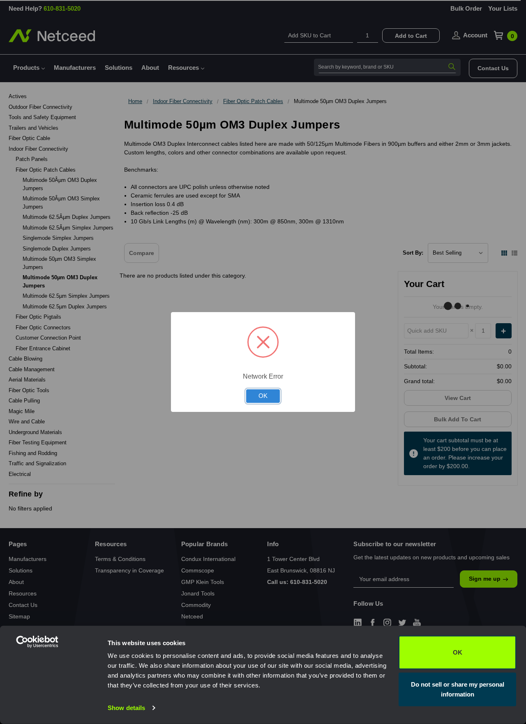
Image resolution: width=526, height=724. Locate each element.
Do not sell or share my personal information (457, 688)
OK (457, 652)
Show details (126, 707)
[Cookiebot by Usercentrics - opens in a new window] (53, 708)
